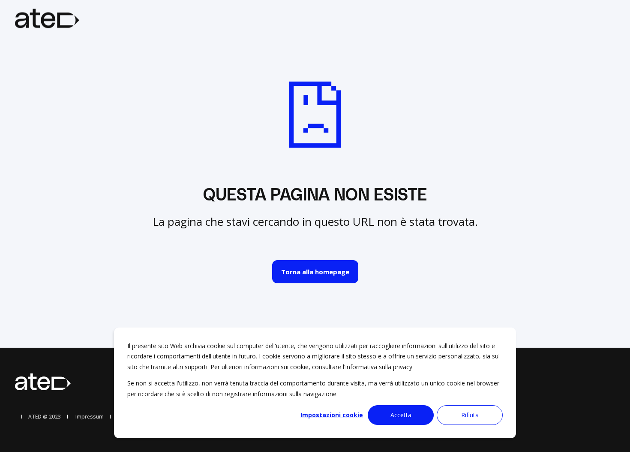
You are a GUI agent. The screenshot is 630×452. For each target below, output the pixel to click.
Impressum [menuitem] (89, 416)
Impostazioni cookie (331, 415)
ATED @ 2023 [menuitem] (44, 416)
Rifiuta (470, 415)
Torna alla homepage (315, 271)
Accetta (400, 415)
